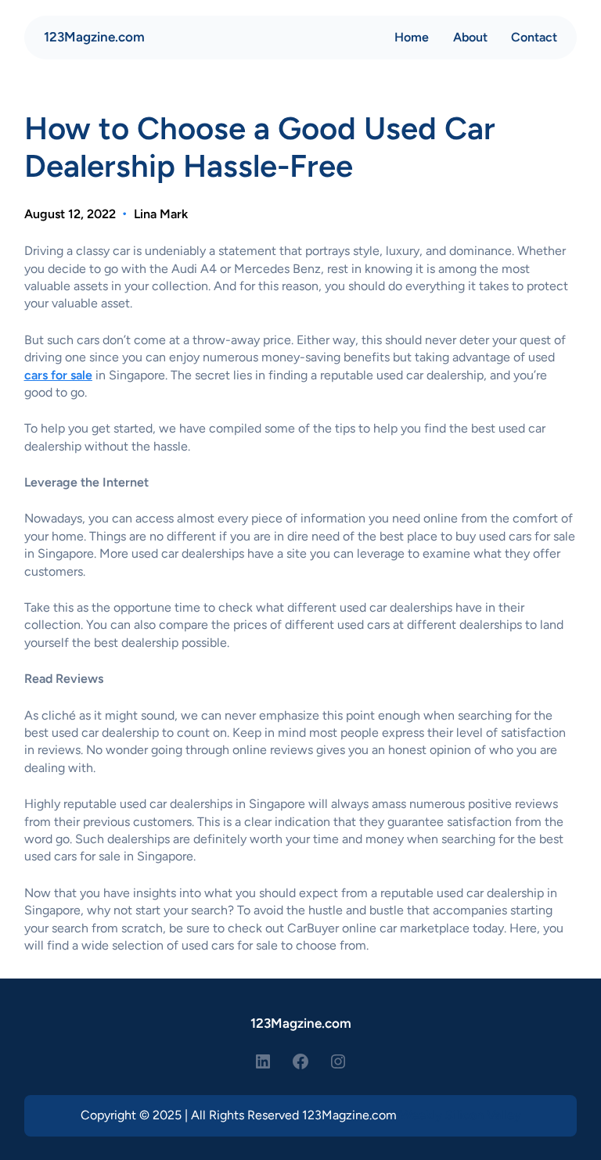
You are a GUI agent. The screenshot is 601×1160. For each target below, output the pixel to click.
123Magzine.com (94, 37)
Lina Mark (161, 214)
